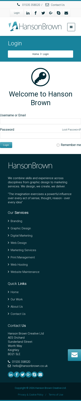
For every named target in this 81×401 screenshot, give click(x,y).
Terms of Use (56, 394)
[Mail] (66, 13)
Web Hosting (19, 264)
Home (15, 292)
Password (7, 129)
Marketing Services (23, 250)
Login (17, 13)
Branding (16, 221)
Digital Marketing (21, 235)
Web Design (19, 243)
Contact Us (57, 4)
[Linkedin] (28, 13)
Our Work (17, 299)
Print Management (23, 257)
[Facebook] (36, 13)
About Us (17, 306)
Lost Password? (71, 129)
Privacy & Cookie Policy (30, 394)
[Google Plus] (51, 13)
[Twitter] (43, 13)
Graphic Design (21, 228)
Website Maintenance (25, 272)
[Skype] (59, 13)
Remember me (71, 145)
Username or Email (13, 115)
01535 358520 (31, 4)
